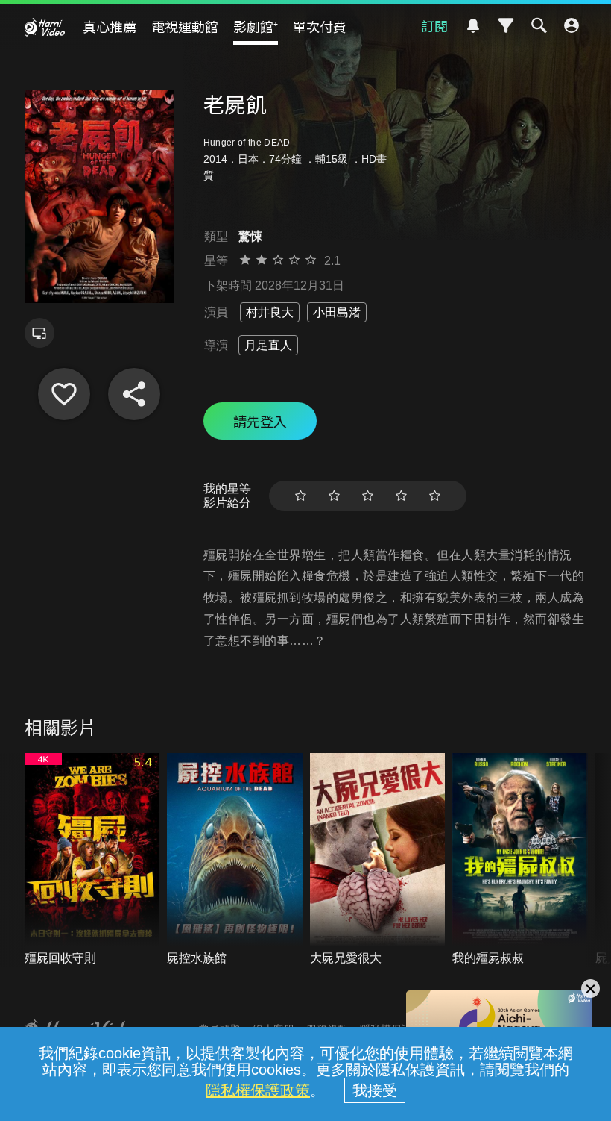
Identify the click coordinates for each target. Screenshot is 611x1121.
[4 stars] (401, 496)
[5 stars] (435, 496)
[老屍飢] (64, 394)
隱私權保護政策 (258, 1090)
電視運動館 (184, 26)
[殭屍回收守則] (92, 860)
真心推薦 (109, 26)
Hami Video (45, 26)
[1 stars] (300, 496)
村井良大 (270, 312)
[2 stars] (334, 496)
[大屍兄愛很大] (378, 860)
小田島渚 (337, 312)
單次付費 (319, 26)
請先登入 (260, 421)
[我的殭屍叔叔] (520, 860)
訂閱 (434, 25)
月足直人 (268, 345)
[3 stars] (367, 496)
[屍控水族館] (235, 860)
